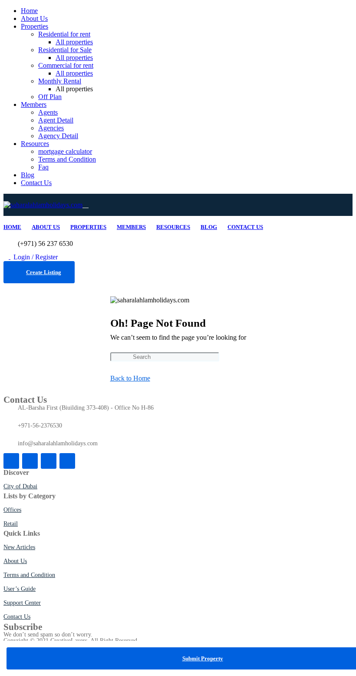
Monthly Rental (59, 81)
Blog (27, 175)
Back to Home (130, 378)
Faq (43, 167)
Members (33, 104)
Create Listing (43, 272)
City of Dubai (20, 486)
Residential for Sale (65, 49)
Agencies (51, 128)
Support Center (22, 603)
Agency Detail (58, 135)
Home (29, 10)
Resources (35, 143)
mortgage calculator (65, 151)
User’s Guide (19, 589)
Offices (12, 510)
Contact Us (36, 182)
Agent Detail (55, 120)
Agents (48, 112)
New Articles (19, 547)
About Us (34, 18)
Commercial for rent (65, 65)
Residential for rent (64, 34)
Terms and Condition (67, 159)
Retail (10, 523)
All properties (74, 42)
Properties (34, 26)
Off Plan (50, 96)
